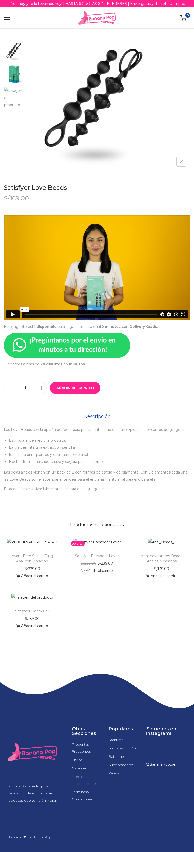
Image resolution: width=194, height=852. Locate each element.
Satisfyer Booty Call (32, 611)
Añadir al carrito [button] (34, 576)
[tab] (97, 416)
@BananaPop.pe (160, 764)
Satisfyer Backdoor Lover (97, 556)
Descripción (97, 416)
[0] (183, 18)
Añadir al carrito (75, 388)
